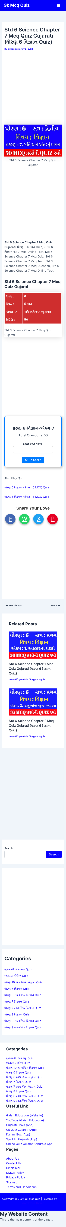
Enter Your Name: (33, 443)
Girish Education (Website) (24, 1115)
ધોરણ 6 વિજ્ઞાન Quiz (18, 679)
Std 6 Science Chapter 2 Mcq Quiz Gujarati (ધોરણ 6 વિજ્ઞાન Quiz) (31, 725)
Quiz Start (33, 460)
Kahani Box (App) (18, 1134)
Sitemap (11, 1182)
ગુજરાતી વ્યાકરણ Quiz (18, 969)
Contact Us (14, 1163)
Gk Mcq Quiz (17, 5)
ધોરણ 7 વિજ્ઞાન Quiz (16, 1001)
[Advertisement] (33, 86)
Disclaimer (13, 1168)
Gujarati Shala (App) (19, 1125)
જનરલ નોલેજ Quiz (16, 976)
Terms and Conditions (21, 1187)
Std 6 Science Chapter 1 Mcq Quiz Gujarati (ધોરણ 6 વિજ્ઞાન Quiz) (31, 668)
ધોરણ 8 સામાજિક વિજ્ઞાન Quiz (22, 1021)
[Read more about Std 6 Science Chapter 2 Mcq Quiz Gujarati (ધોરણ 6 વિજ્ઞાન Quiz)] (33, 701)
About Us (12, 1158)
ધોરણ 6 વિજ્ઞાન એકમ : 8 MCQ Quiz (26, 496)
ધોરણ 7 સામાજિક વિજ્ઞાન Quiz (22, 1008)
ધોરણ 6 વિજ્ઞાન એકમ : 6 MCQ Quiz (26, 487)
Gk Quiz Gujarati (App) (21, 1129)
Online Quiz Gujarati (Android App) (30, 1144)
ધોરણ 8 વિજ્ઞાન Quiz (16, 1014)
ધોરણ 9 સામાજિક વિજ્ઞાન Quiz (22, 1027)
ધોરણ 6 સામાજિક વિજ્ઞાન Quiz (22, 995)
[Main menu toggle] (58, 5)
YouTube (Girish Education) (25, 1120)
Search (8, 848)
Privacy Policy (15, 1177)
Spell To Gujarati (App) (21, 1139)
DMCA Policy (15, 1172)
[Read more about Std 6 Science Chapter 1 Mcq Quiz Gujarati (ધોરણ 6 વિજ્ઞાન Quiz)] (33, 645)
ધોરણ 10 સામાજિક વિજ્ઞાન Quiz (23, 982)
